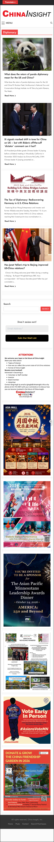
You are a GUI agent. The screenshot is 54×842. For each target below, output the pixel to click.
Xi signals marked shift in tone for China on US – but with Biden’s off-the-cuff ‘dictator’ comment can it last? (25, 143)
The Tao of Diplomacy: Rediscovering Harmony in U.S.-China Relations (23, 201)
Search (7, 304)
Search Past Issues (38, 824)
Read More (9, 95)
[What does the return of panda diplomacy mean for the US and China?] (27, 54)
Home (10, 824)
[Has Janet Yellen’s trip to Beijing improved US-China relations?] (27, 244)
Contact (25, 824)
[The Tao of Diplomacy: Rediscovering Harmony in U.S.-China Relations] (27, 184)
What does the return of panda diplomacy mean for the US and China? (26, 76)
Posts (18, 824)
